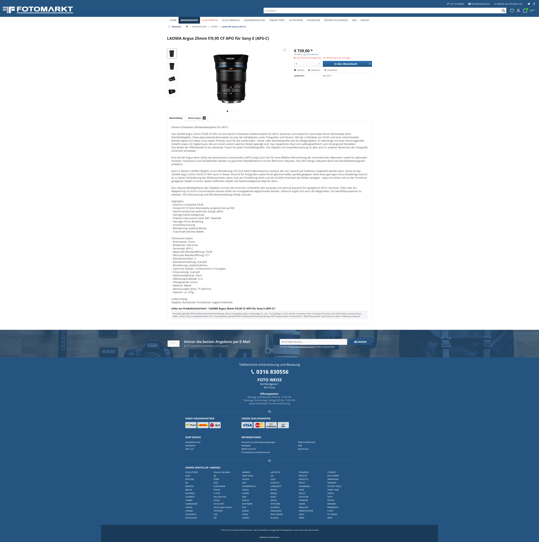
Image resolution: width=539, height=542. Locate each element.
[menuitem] (385, 10)
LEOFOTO (274, 482)
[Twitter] (528, 4)
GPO (244, 482)
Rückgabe (246, 445)
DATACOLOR (191, 517)
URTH (330, 496)
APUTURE (189, 479)
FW (215, 517)
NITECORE (275, 503)
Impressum (303, 449)
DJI (215, 475)
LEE (272, 475)
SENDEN (362, 341)
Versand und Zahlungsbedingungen (258, 442)
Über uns (189, 449)
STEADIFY (331, 472)
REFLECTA (303, 479)
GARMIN (246, 472)
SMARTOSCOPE (306, 510)
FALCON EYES (220, 496)
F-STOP (217, 493)
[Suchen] (503, 10)
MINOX (273, 493)
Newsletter (190, 445)
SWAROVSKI (332, 479)
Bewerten (316, 70)
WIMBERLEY (332, 507)
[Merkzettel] (512, 10)
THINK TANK (333, 489)
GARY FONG (247, 475)
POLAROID (304, 472)
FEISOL (217, 500)
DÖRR (216, 479)
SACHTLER (303, 496)
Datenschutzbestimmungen (302, 347)
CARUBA (189, 510)
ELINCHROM (219, 486)
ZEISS (329, 517)
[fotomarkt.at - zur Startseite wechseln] (96, 10)
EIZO (216, 482)
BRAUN (188, 489)
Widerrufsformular (307, 442)
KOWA (245, 514)
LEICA (273, 479)
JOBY (244, 496)
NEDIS (273, 496)
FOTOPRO (218, 510)
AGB (300, 445)
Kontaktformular (193, 442)
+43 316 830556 (456, 4)
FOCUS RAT (219, 503)
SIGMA (302, 503)
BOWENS (189, 486)
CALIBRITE (190, 496)
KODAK (245, 510)
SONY (301, 514)
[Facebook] (534, 4)
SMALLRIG (303, 507)
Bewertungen (196, 118)
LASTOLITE (275, 472)
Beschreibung (175, 118)
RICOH (302, 482)
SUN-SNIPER (333, 475)
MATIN (273, 489)
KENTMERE (247, 503)
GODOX (245, 479)
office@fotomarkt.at (480, 4)
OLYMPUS (275, 507)
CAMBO (188, 500)
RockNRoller (304, 486)
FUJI (215, 514)
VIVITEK (330, 500)
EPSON (217, 489)
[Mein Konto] (518, 10)
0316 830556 (272, 371)
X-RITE (330, 510)
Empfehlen (332, 70)
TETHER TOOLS (334, 486)
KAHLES (245, 500)
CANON (188, 507)
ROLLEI (302, 493)
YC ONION (332, 514)
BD (186, 482)
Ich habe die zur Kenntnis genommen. (307, 347)
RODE (301, 489)
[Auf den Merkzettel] (284, 50)
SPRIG (301, 517)
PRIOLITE (303, 475)
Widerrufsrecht (248, 449)
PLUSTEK (274, 517)
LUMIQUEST (276, 486)
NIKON (273, 500)
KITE (244, 507)
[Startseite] (187, 27)
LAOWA (245, 517)
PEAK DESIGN (276, 514)
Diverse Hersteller (222, 472)
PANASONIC (276, 510)
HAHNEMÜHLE (249, 486)
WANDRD (331, 503)
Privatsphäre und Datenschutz (255, 452)
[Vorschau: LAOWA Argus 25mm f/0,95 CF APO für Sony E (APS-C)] (172, 54)
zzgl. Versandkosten (310, 54)
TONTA (330, 493)
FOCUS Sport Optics (223, 507)
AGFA (187, 475)
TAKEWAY (331, 482)
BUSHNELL (190, 493)
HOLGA (245, 489)
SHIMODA (303, 500)
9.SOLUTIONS (191, 472)
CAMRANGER (191, 503)
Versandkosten (263, 530)
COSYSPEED (190, 514)
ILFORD (245, 493)
